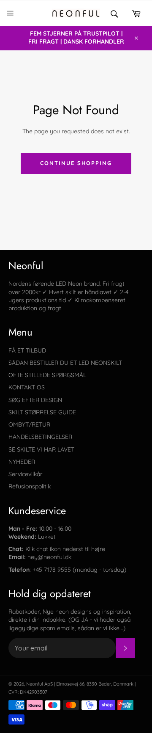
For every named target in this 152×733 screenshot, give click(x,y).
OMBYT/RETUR (29, 424)
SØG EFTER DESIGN (35, 400)
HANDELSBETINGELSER (40, 437)
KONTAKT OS (26, 387)
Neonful (34, 684)
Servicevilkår (25, 474)
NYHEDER (21, 462)
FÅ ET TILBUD (27, 350)
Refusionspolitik (29, 486)
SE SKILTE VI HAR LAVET (41, 449)
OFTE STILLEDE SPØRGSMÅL (47, 375)
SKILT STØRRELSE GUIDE (42, 412)
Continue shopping (75, 163)
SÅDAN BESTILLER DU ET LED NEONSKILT (65, 362)
